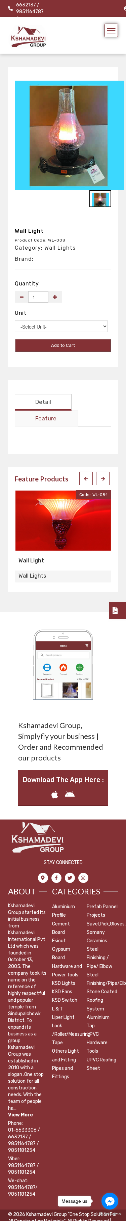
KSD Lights (63, 983)
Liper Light (63, 1017)
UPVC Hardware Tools (97, 1042)
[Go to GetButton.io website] (110, 1214)
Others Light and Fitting (65, 1055)
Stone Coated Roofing (102, 996)
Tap (91, 1026)
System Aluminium (98, 1013)
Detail (43, 401)
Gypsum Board (61, 953)
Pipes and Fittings (62, 1072)
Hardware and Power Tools (67, 971)
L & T (57, 1009)
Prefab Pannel (102, 907)
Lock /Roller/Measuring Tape (71, 1034)
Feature (45, 418)
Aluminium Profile (63, 911)
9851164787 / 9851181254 (23, 1169)
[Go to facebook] (109, 1201)
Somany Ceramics (97, 936)
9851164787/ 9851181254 (23, 1191)
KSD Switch (64, 1000)
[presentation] (86, 478)
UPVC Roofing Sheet (101, 1064)
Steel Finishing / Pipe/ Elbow (99, 957)
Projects (96, 915)
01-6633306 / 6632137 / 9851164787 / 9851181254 (24, 1140)
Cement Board (61, 928)
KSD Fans (62, 992)
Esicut (59, 941)
